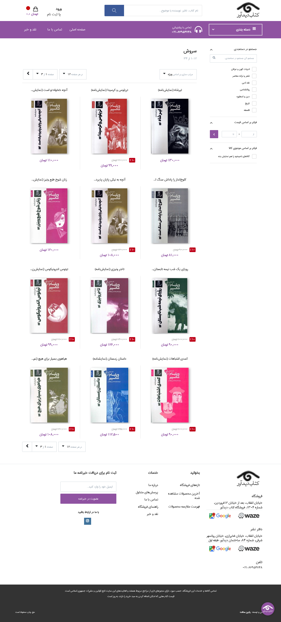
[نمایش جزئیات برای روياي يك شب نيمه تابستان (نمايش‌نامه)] (170, 305)
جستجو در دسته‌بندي (245, 49)
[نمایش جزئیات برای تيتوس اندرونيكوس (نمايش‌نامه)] (49, 305)
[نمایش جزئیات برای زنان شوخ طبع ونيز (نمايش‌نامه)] (49, 215)
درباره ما (153, 485)
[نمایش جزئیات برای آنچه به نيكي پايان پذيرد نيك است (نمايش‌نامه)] (109, 215)
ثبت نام (52, 14)
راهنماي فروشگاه (148, 507)
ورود (59, 9)
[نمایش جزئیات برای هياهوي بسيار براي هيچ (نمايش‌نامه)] (49, 395)
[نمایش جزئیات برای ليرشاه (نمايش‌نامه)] (170, 126)
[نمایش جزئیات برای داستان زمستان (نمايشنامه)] (109, 395)
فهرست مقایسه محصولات (184, 506)
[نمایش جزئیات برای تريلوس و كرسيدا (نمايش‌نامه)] (109, 126)
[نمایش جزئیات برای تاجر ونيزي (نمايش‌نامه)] (109, 305)
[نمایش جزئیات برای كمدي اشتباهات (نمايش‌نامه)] (170, 395)
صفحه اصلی (77, 29)
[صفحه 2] (28, 74)
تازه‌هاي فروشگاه (190, 485)
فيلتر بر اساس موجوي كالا (243, 148)
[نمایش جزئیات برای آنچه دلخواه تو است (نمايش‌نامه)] (49, 126)
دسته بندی (243, 30)
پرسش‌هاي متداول (147, 492)
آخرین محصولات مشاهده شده (184, 496)
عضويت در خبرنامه (88, 498)
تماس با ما (54, 29)
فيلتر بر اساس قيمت (245, 122)
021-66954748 (181, 32)
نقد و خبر (30, 29)
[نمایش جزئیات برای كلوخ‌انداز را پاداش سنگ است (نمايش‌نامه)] (170, 215)
